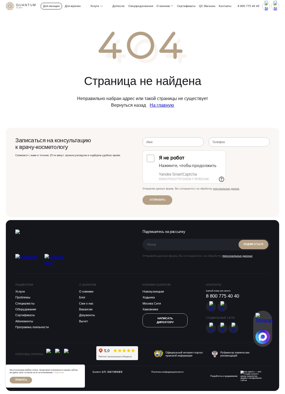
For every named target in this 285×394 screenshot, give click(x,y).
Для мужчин (73, 6)
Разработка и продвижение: (224, 376)
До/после (118, 6)
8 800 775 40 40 (248, 6)
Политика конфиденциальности (167, 372)
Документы (87, 315)
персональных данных (226, 188)
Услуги (20, 291)
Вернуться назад (128, 105)
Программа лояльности (32, 327)
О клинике (163, 6)
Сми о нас (86, 303)
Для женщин (51, 6)
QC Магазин (207, 6)
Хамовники (150, 309)
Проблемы (22, 297)
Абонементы (24, 321)
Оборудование (25, 309)
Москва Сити (151, 303)
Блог (82, 297)
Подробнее (59, 372)
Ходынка (148, 297)
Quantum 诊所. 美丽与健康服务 (107, 372)
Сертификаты (186, 6)
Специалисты (25, 303)
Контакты (225, 6)
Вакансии (85, 309)
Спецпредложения (140, 6)
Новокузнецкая (153, 291)
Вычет (83, 321)
